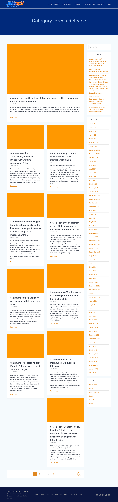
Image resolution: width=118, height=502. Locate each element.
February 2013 (94, 354)
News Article (93, 385)
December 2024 (94, 195)
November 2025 (94, 154)
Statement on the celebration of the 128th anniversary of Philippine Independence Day (64, 226)
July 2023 (92, 259)
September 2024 (94, 207)
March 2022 (93, 320)
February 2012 (94, 365)
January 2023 (93, 282)
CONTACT (100, 4)
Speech (91, 400)
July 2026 (92, 124)
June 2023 (92, 263)
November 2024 (94, 199)
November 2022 (94, 290)
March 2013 (93, 350)
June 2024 (92, 218)
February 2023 (94, 278)
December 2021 (94, 331)
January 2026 (93, 146)
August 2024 (93, 210)
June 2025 (92, 173)
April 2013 (92, 346)
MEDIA (77, 4)
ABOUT (56, 4)
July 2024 (92, 214)
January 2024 (93, 237)
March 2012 (93, 361)
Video (91, 404)
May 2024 (92, 222)
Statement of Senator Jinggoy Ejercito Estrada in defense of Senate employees (25, 366)
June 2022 (92, 308)
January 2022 (93, 327)
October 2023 (93, 248)
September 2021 (94, 339)
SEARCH (109, 4)
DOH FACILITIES (89, 4)
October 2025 (93, 158)
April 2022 (92, 316)
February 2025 (94, 188)
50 (53, 474)
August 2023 (93, 256)
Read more (13, 117)
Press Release (94, 392)
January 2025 (93, 192)
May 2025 (92, 176)
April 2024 (92, 225)
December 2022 (94, 286)
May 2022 (92, 312)
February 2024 (94, 233)
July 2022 (92, 305)
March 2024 (93, 229)
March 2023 (93, 275)
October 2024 (93, 203)
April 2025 (92, 180)
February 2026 (94, 142)
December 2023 (94, 241)
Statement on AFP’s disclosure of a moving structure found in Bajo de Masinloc (65, 295)
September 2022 (94, 297)
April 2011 (92, 373)
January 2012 (93, 369)
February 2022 (94, 324)
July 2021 (92, 342)
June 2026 (92, 127)
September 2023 (94, 252)
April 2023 (92, 271)
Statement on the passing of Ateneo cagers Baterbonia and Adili (25, 301)
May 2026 (92, 131)
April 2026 (92, 135)
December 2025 (94, 150)
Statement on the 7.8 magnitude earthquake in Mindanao (62, 362)
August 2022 (93, 301)
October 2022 (93, 293)
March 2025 (93, 184)
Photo (91, 388)
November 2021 (94, 335)
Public (91, 396)
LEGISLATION (66, 4)
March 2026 (93, 139)
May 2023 (92, 267)
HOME (50, 4)
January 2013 (93, 358)
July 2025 (92, 169)
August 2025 (93, 165)
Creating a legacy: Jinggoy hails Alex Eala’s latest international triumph (63, 156)
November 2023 (94, 244)
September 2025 (94, 161)
